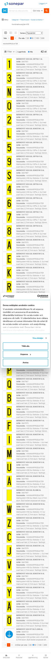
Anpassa (24, 354)
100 (37, 38)
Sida (5, 38)
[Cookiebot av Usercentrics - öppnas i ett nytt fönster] (40, 296)
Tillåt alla (25, 346)
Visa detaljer (38, 338)
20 (28, 38)
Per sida (22, 38)
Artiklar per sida (21, 645)
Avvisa (25, 362)
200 (42, 38)
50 (32, 38)
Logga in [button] (42, 3)
